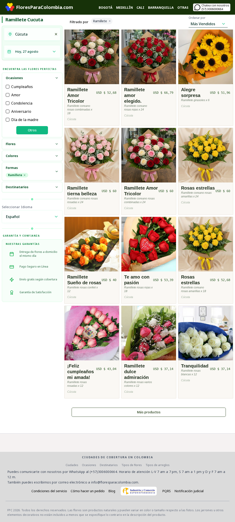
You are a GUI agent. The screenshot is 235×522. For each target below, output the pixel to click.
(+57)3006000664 (103, 472)
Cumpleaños (22, 86)
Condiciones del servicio (49, 491)
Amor (15, 95)
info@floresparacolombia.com (114, 482)
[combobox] (33, 34)
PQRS (166, 491)
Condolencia (21, 103)
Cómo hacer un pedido (88, 491)
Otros (32, 130)
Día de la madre (24, 119)
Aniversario (21, 111)
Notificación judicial (189, 491)
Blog (111, 491)
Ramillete (15, 175)
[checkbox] (7, 86)
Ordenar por (197, 18)
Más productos (148, 412)
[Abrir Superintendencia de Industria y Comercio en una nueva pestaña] (139, 491)
